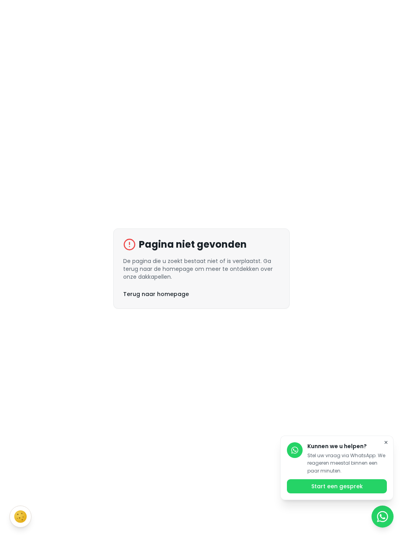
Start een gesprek (337, 486)
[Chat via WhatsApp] (383, 517)
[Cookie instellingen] (20, 517)
